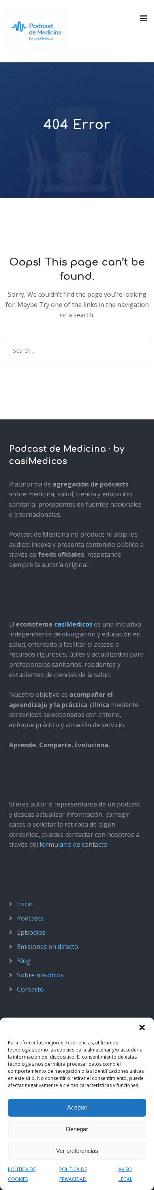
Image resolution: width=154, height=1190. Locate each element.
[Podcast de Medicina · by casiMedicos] (37, 31)
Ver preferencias (77, 1150)
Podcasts (30, 918)
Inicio (25, 904)
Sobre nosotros (40, 975)
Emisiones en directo (47, 946)
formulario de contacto (73, 844)
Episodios (31, 932)
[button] (142, 1027)
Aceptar (77, 1107)
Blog (24, 960)
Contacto (30, 989)
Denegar (77, 1129)
